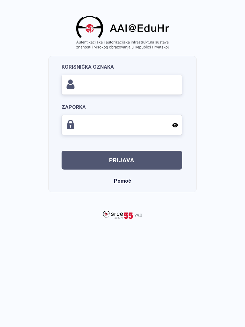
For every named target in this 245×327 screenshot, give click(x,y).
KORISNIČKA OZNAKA (88, 67)
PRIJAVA (121, 160)
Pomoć (122, 181)
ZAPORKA (74, 107)
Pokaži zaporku (175, 124)
